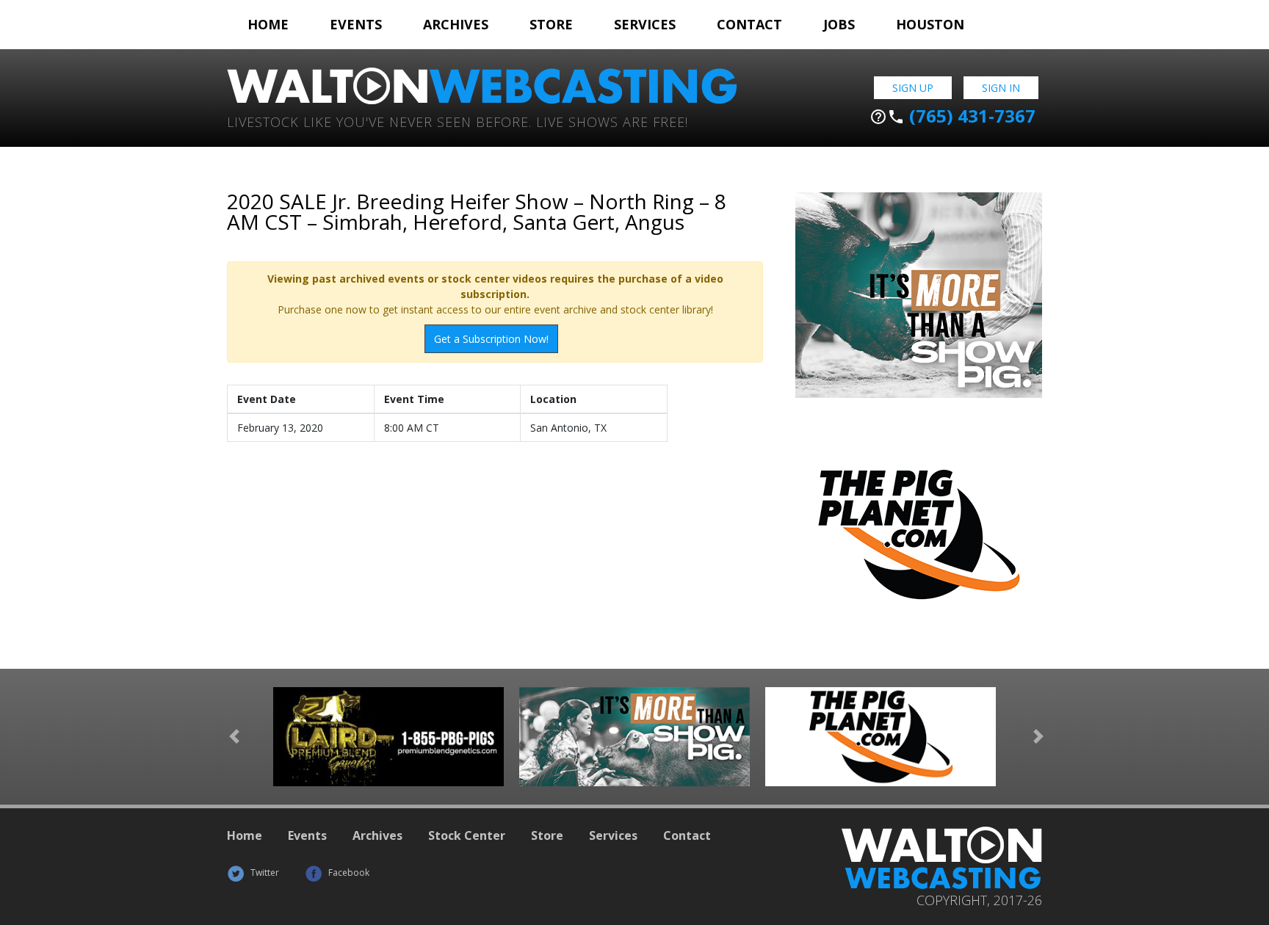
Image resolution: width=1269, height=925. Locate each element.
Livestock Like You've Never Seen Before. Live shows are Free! (457, 120)
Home (268, 24)
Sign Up (912, 88)
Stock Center (466, 835)
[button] (234, 736)
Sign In (1001, 88)
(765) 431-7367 (952, 116)
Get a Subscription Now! (491, 339)
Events (356, 24)
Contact (749, 24)
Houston (930, 24)
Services (645, 24)
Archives (455, 24)
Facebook (347, 872)
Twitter (263, 872)
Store (551, 24)
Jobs (839, 24)
